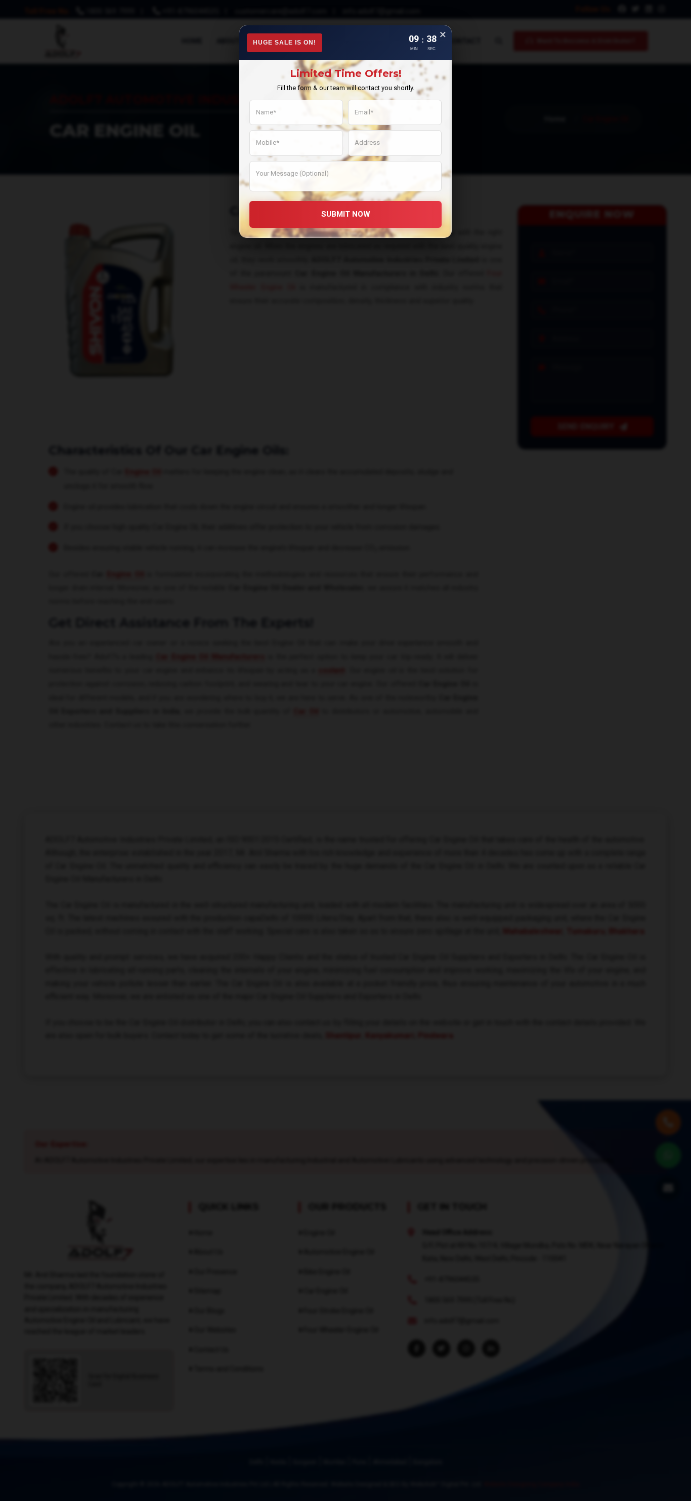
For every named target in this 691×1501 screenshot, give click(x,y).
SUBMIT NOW (345, 214)
